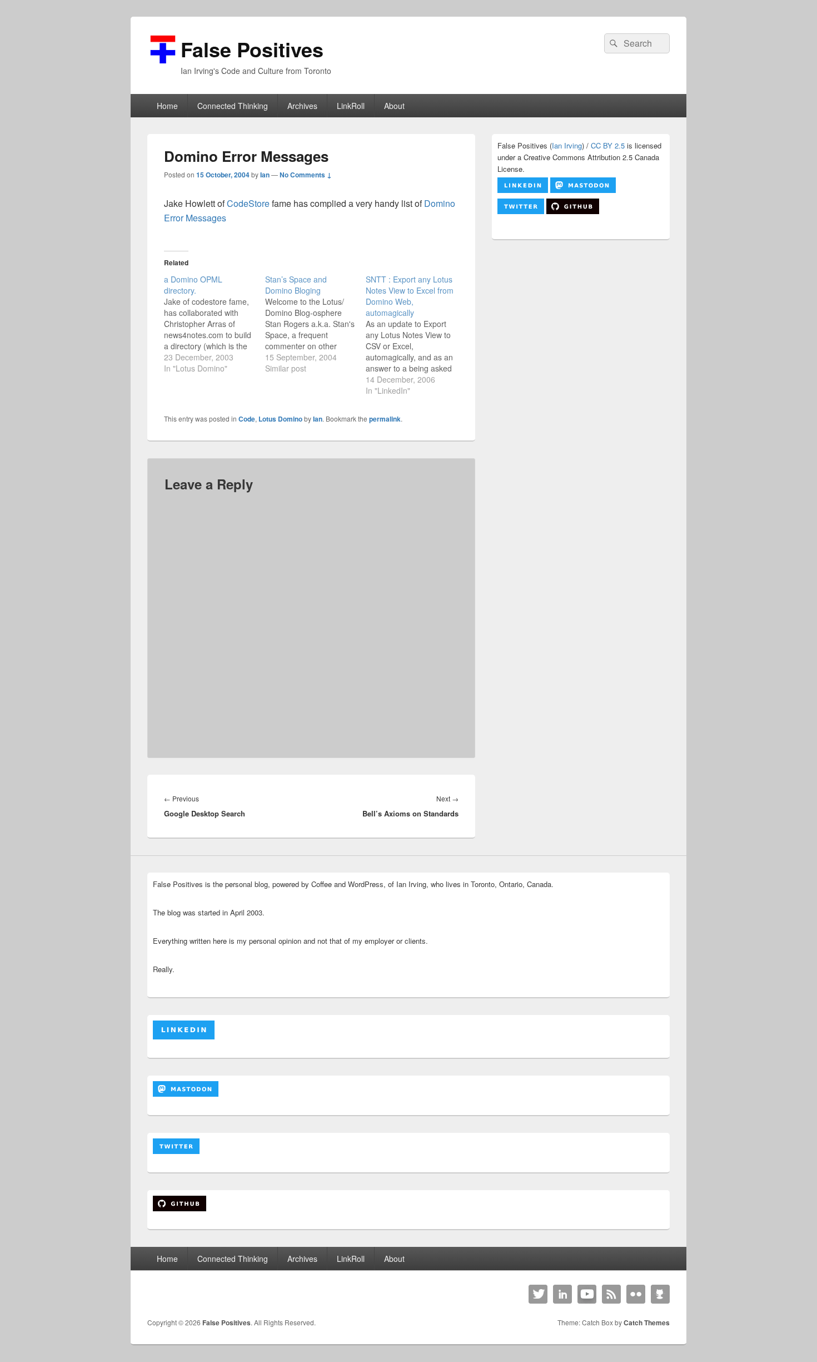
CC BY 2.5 (608, 145)
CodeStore (248, 203)
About (394, 105)
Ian (265, 175)
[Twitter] (538, 1294)
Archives (302, 105)
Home (167, 105)
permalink (385, 419)
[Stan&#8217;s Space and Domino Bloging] (315, 324)
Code (246, 419)
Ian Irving (567, 145)
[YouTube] (586, 1294)
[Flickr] (635, 1294)
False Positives (252, 48)
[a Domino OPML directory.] (214, 324)
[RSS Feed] (611, 1294)
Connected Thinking (232, 105)
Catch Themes (647, 1323)
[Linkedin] (562, 1294)
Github (660, 1294)
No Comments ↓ (306, 175)
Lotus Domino (280, 419)
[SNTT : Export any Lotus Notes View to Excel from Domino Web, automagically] (416, 335)
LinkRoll (351, 105)
